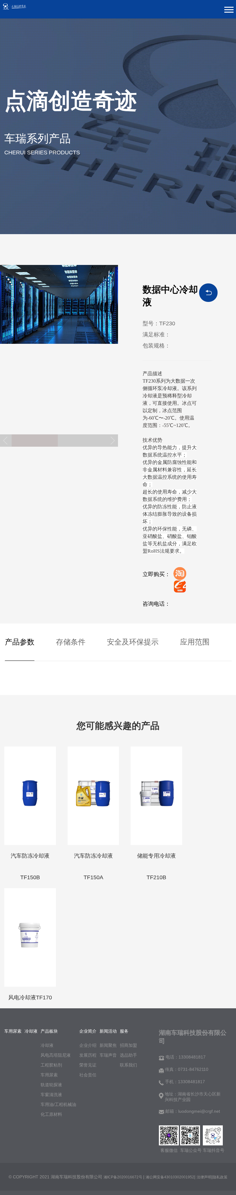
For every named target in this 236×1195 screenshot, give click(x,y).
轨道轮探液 (51, 1084)
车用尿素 (49, 1074)
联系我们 (128, 1065)
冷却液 (47, 1045)
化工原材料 (51, 1114)
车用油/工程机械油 (58, 1104)
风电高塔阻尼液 (56, 1055)
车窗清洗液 (51, 1094)
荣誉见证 (87, 1065)
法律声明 (204, 1177)
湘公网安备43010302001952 (170, 1177)
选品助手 (128, 1055)
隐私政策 (220, 1177)
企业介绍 (87, 1045)
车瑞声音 (108, 1055)
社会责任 (87, 1074)
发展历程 (87, 1055)
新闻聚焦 (108, 1045)
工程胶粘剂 (51, 1065)
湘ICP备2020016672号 (123, 1177)
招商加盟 (128, 1045)
